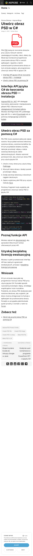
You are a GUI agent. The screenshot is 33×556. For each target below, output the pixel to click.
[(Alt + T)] (9, 8)
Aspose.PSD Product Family (11, 327)
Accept (16, 545)
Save (11, 183)
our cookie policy (21, 541)
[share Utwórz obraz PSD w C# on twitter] (7, 364)
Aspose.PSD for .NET (9, 101)
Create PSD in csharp (9, 334)
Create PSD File (7, 331)
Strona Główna (6, 20)
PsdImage (6, 166)
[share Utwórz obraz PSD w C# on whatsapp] (22, 364)
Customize (10, 550)
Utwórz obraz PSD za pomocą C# (15, 80)
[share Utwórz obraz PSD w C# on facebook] (18, 364)
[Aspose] (11, 2)
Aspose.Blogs (16, 20)
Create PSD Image (19, 331)
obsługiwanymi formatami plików (13, 109)
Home (4, 8)
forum (3, 306)
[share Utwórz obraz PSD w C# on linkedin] (11, 364)
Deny (23, 550)
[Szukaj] (31, 2)
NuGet (3, 119)
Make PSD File (22, 334)
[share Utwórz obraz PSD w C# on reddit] (15, 364)
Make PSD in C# (7, 338)
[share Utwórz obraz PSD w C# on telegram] (26, 364)
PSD (6, 50)
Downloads (21, 114)
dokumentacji (21, 240)
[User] (27, 2)
